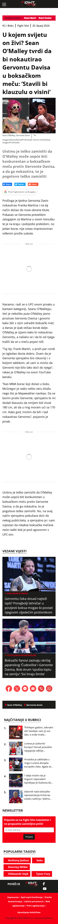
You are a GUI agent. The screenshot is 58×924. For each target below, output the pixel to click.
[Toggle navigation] (4, 4)
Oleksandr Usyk (17, 874)
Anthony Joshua (18, 860)
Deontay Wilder (17, 867)
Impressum (13, 897)
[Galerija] (29, 115)
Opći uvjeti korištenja (32, 897)
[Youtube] (46, 888)
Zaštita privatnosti (34, 901)
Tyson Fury (42, 874)
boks (39, 860)
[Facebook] (45, 883)
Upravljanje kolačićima (28, 912)
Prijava (29, 836)
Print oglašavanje (36, 905)
